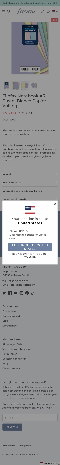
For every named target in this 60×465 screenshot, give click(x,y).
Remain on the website (30, 255)
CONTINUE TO (30, 247)
